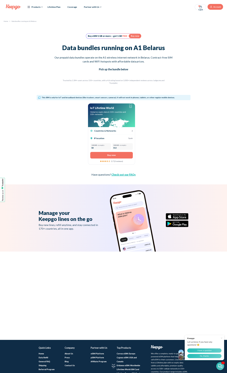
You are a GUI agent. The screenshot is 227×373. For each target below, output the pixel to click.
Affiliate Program (99, 361)
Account (217, 7)
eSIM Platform (97, 353)
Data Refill (43, 357)
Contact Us (70, 365)
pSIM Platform (97, 357)
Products (36, 7)
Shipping (43, 365)
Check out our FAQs (123, 174)
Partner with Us (91, 7)
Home (6, 21)
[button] (105, 161)
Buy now (135, 36)
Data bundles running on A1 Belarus (24, 21)
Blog (67, 361)
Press (67, 357)
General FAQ (44, 361)
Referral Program (47, 369)
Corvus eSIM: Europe (126, 353)
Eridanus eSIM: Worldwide (128, 365)
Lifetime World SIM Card (128, 369)
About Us (69, 353)
